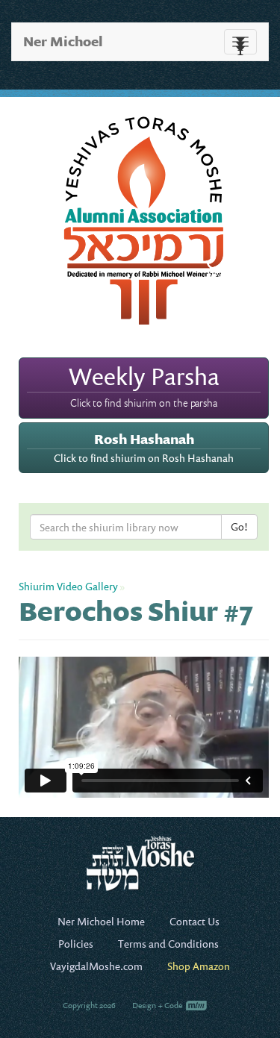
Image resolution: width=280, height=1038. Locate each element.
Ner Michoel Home (101, 921)
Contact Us (194, 921)
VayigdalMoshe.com (96, 966)
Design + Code (158, 1005)
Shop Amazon (198, 966)
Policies (75, 944)
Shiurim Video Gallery (68, 586)
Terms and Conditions (168, 944)
